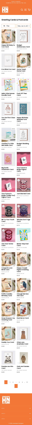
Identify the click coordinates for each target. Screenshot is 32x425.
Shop (3, 408)
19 (27, 382)
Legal (3, 418)
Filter (7, 26)
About (3, 413)
